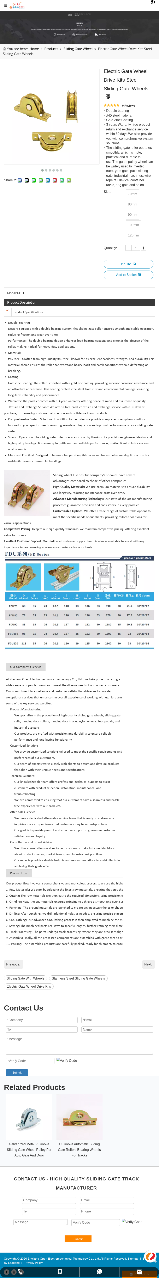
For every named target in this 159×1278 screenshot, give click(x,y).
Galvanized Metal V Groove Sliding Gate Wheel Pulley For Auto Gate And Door (29, 1149)
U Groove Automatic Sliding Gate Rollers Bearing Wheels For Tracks (79, 1149)
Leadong (14, 1262)
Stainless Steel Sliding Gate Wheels (78, 978)
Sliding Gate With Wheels (25, 978)
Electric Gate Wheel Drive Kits (29, 986)
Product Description (21, 302)
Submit (17, 1072)
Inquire (126, 264)
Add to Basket (126, 275)
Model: (12, 293)
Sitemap (133, 1258)
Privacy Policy (34, 1262)
